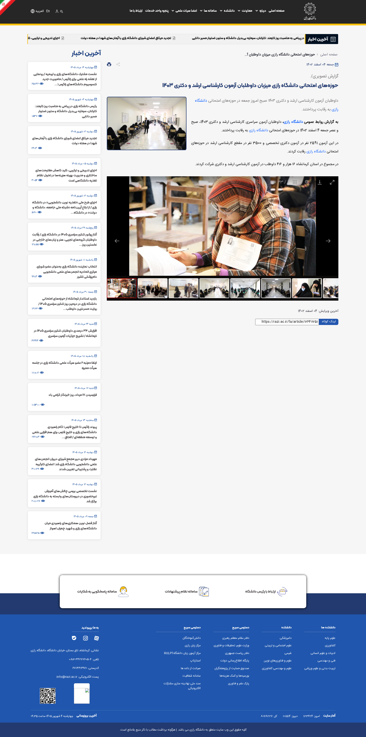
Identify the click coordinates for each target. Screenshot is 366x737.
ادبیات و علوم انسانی (322, 653)
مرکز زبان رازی (193, 645)
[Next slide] (328, 241)
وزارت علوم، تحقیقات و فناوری (231, 645)
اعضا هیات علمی (186, 10)
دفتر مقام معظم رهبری (235, 638)
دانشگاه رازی (293, 122)
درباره (262, 10)
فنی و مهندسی (326, 660)
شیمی (288, 653)
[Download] (319, 182)
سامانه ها (210, 10)
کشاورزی (330, 645)
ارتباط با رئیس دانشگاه (260, 591)
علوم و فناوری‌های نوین (278, 660)
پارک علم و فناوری (238, 683)
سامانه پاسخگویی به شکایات (97, 591)
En (48, 11)
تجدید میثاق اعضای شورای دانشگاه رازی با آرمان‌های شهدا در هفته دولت (179, 38)
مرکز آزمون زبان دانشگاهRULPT (182, 653)
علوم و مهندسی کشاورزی (277, 668)
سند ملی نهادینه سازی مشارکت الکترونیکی (182, 686)
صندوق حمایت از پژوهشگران (231, 668)
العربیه (40, 11)
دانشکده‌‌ (229, 10)
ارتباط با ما (136, 10)
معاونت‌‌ (247, 10)
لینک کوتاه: (328, 321)
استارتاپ (195, 660)
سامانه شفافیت (192, 676)
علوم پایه (330, 638)
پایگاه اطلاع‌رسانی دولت (234, 660)
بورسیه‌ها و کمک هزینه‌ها (234, 676)
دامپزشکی (286, 638)
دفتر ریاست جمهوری (237, 653)
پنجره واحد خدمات (157, 10)
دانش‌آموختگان (192, 638)
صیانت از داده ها (191, 668)
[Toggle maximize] (332, 182)
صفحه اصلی (277, 10)
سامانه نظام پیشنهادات (181, 591)
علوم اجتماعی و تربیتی (278, 645)
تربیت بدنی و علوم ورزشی (319, 668)
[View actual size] (307, 182)
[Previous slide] (117, 241)
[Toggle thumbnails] (295, 182)
